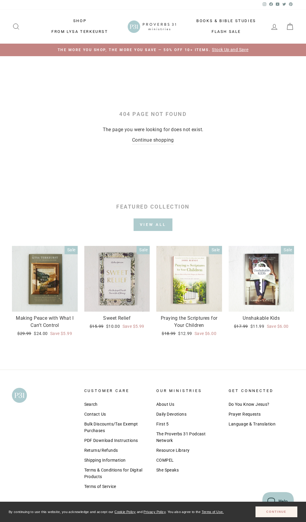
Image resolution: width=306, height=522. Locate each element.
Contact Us (95, 414)
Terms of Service (100, 486)
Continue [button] (276, 511)
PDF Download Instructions (111, 440)
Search (91, 404)
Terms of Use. (213, 512)
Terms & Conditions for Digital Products (113, 473)
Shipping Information (105, 460)
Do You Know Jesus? (249, 404)
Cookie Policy (125, 512)
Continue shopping (153, 140)
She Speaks (167, 470)
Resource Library (172, 450)
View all (153, 224)
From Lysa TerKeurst (79, 31)
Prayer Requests (245, 414)
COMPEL (165, 460)
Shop (79, 21)
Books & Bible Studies (226, 21)
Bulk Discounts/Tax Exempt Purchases (111, 427)
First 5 (162, 424)
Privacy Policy (154, 512)
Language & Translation (252, 424)
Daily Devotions (171, 414)
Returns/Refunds (101, 450)
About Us (165, 404)
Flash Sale (226, 31)
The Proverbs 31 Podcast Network (181, 437)
